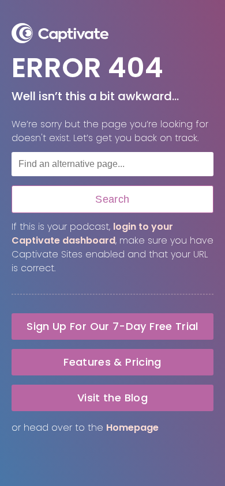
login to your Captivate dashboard (92, 233)
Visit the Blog (112, 397)
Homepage (132, 427)
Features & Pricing (112, 362)
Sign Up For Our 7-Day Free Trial (112, 326)
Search (112, 199)
